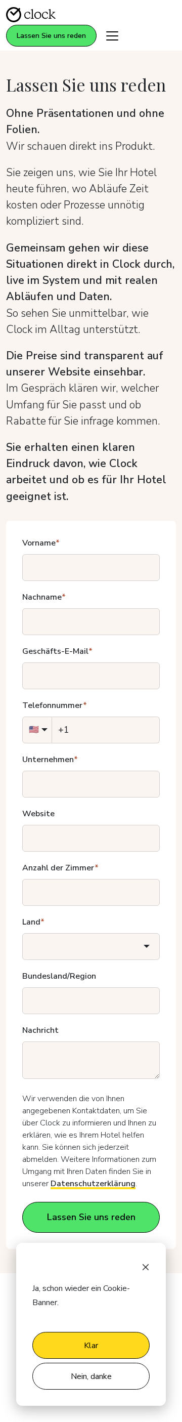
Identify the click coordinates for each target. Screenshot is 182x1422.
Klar (91, 1345)
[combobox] (91, 946)
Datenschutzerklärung (93, 1183)
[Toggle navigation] (112, 36)
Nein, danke (91, 1376)
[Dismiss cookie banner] (146, 1266)
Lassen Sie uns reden (51, 35)
